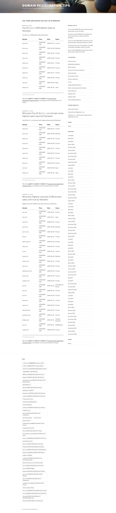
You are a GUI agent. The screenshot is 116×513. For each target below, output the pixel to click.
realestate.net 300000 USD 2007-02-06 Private (33, 483)
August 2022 (71, 200)
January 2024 (71, 150)
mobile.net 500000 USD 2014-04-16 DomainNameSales (32, 459)
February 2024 (71, 147)
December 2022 (72, 189)
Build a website (72, 67)
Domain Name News (73, 76)
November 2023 (72, 156)
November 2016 (72, 283)
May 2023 (70, 174)
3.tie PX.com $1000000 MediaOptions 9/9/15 (34, 368)
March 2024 (71, 144)
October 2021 (71, 230)
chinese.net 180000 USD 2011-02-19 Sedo (34, 407)
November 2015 (72, 319)
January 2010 (71, 331)
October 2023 (71, 159)
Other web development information (77, 88)
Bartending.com (27, 384)
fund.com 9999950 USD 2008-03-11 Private (34, 438)
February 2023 (71, 183)
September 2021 (72, 233)
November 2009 (72, 334)
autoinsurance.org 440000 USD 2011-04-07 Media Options (34, 381)
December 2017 (72, 272)
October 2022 (71, 194)
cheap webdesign (27, 404)
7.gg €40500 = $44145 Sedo (30, 371)
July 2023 (70, 168)
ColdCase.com (26, 410)
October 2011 (71, 325)
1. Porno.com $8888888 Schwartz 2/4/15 (33, 363)
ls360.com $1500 (27, 455)
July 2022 (70, 203)
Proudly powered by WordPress (30, 509)
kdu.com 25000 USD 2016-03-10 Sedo (33, 444)
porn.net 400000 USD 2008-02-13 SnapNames (32, 479)
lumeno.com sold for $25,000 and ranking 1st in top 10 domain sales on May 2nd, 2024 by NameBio (80, 35)
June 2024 (70, 135)
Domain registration (73, 79)
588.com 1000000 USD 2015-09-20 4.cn (34, 374)
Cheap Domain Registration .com (76, 112)
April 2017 (70, 280)
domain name (37, 417)
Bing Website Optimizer (74, 64)
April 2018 (70, 260)
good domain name (27, 441)
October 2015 (71, 322)
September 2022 (72, 197)
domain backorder (27, 417)
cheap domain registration (55, 184)
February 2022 (71, 218)
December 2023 (72, 153)
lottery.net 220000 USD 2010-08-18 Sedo (33, 452)
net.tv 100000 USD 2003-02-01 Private (33, 465)
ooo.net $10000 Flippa (28, 468)
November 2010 (72, 328)
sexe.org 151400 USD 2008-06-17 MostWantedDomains (31, 497)
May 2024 (70, 138)
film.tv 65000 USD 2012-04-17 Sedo (32, 431)
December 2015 (72, 316)
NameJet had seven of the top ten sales (33, 462)
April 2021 (70, 248)
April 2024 (70, 141)
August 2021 (71, 236)
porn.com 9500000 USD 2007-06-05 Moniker (33, 474)
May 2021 (70, 245)
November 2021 (72, 227)
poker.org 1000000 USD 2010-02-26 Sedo (34, 471)
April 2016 (70, 304)
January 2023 (71, 186)
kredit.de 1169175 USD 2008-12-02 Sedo (33, 446)
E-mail (69, 82)
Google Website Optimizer (74, 85)
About (69, 126)
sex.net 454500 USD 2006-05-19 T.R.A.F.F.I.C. (34, 493)
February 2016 (71, 310)
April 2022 (70, 212)
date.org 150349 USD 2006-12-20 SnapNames (31, 414)
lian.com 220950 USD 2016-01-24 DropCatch (34, 449)
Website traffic (72, 93)
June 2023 (70, 171)
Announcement (72, 61)
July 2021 (70, 239)
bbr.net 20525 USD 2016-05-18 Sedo (32, 387)
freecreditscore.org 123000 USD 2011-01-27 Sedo (34, 434)
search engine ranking (28, 487)
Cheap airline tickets (73, 109)
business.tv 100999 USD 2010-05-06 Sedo (34, 393)
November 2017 (72, 274)
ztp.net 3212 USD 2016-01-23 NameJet (33, 500)
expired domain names (28, 428)
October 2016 (71, 286)
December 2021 (72, 224)
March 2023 (71, 180)
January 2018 (71, 269)
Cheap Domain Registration (30, 401)
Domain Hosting (72, 73)
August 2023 (71, 165)
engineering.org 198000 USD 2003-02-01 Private (33, 424)
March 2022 (71, 215)
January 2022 (71, 221)
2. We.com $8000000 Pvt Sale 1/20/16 (33, 366)
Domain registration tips (46, 5)
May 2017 (70, 277)
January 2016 (71, 313)
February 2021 (71, 254)
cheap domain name (28, 399)
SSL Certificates (72, 91)
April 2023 (70, 177)
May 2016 (70, 301)
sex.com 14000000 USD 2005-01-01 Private (34, 490)
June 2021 (70, 242)
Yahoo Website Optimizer (74, 99)
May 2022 (70, 209)
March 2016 (71, 307)
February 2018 (71, 266)
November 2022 (72, 191)
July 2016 (70, 295)
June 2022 (70, 206)
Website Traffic (72, 97)
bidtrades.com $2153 (28, 390)
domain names (26, 420)
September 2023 (72, 162)
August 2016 (71, 292)
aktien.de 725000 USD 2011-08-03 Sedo (33, 377)
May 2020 (70, 257)
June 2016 (70, 298)
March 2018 (71, 263)
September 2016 (72, 289)
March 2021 (71, 251)
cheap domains (33, 100)
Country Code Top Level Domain (76, 70)
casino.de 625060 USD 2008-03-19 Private (34, 396)
